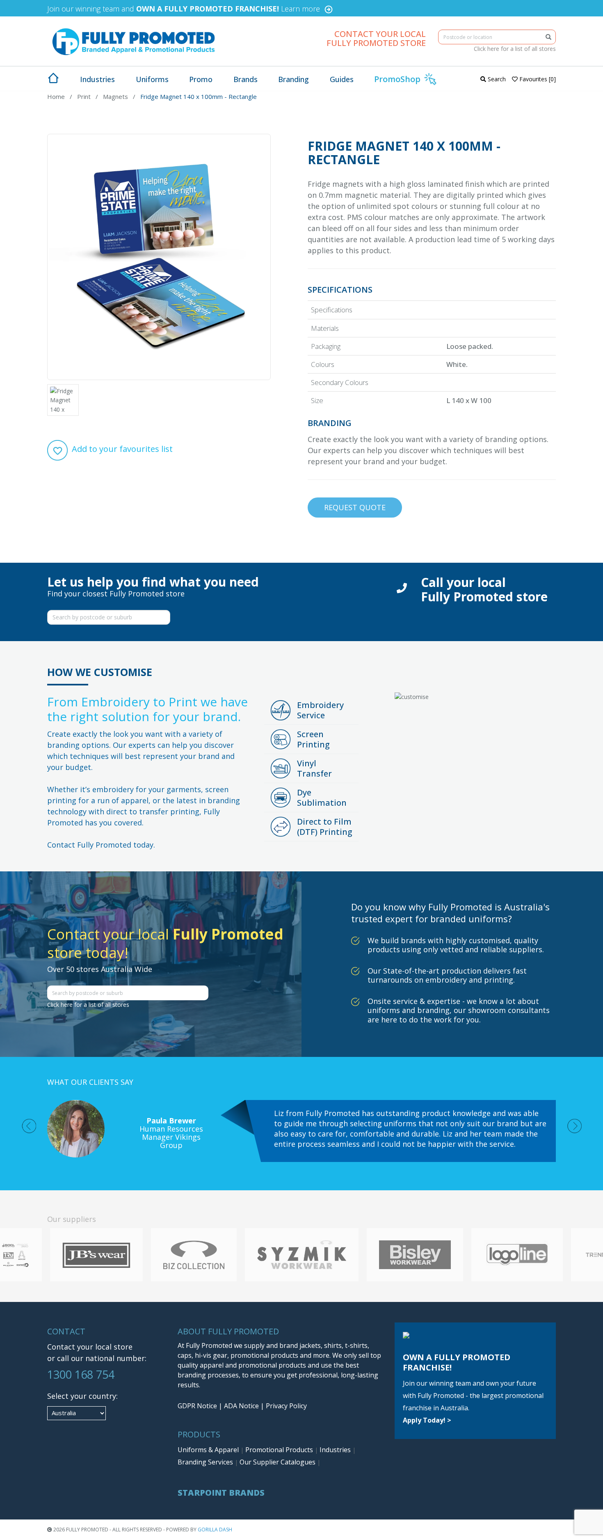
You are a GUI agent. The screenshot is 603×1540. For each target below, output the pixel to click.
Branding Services (206, 1462)
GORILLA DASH (215, 1529)
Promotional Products (280, 1449)
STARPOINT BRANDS (221, 1492)
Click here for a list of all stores (515, 49)
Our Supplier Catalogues (278, 1462)
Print (84, 96)
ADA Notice (241, 1405)
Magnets (115, 96)
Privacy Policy (286, 1405)
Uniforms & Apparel (209, 1449)
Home (56, 96)
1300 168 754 (80, 1374)
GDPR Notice (197, 1405)
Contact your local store (89, 1347)
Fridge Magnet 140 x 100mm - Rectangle (198, 96)
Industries (336, 1449)
